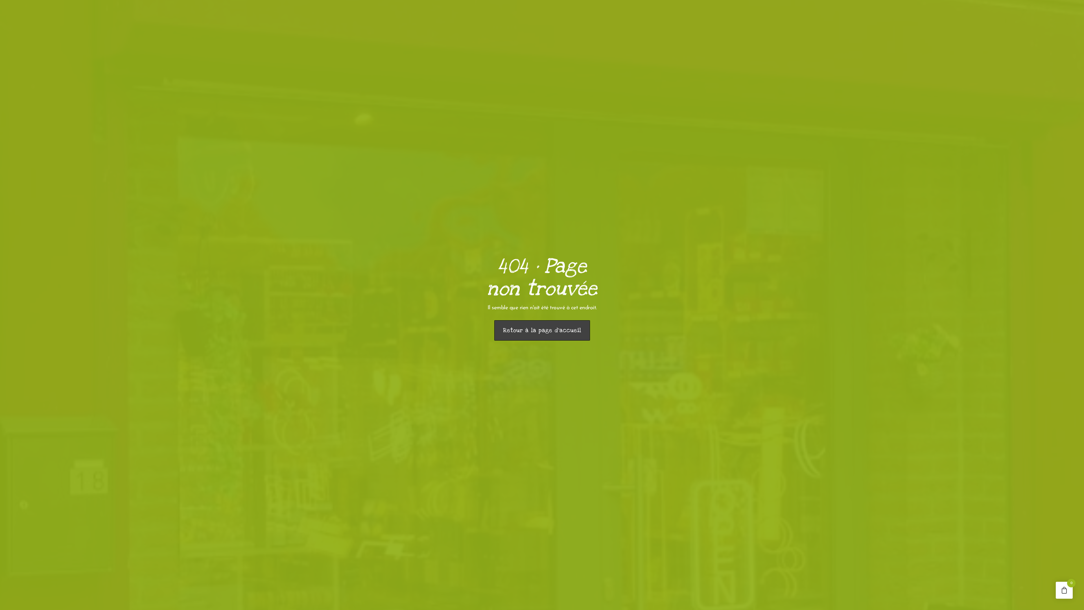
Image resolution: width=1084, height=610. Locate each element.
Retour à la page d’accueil (542, 330)
